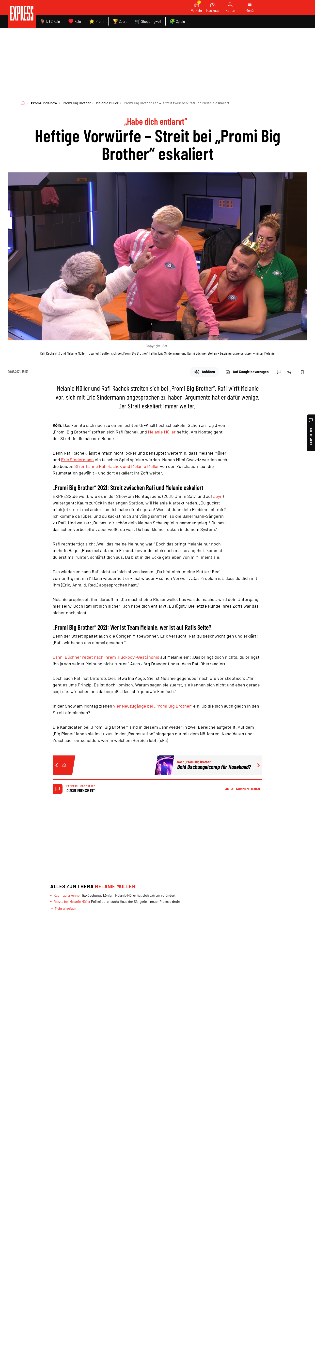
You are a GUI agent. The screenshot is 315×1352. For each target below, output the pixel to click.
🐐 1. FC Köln (50, 21)
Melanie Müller (107, 103)
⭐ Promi (96, 21)
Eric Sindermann (77, 459)
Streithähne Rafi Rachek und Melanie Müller (116, 466)
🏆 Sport (119, 21)
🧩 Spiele (177, 21)
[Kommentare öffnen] (279, 371)
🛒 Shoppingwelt (148, 21)
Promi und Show (44, 103)
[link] (22, 14)
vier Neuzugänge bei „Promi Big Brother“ (152, 706)
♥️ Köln (74, 21)
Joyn (217, 496)
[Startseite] (23, 103)
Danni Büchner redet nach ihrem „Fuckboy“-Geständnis (106, 657)
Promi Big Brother (77, 103)
